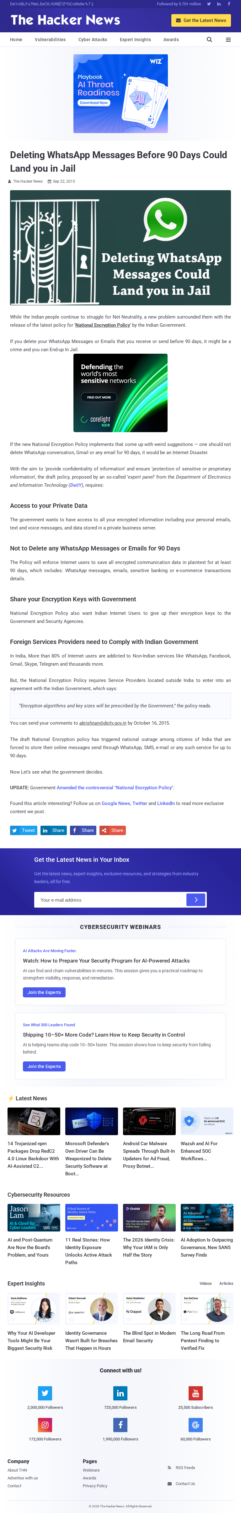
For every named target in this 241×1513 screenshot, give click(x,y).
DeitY (76, 485)
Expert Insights (135, 39)
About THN (17, 1470)
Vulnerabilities (50, 39)
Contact (14, 1485)
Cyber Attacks (92, 39)
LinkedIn (166, 803)
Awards (171, 39)
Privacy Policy (95, 1485)
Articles (226, 1283)
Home (16, 39)
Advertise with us (23, 1478)
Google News (116, 803)
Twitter (139, 803)
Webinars (91, 1470)
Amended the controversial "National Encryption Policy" (115, 788)
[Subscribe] (195, 899)
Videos (206, 1283)
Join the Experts (44, 992)
